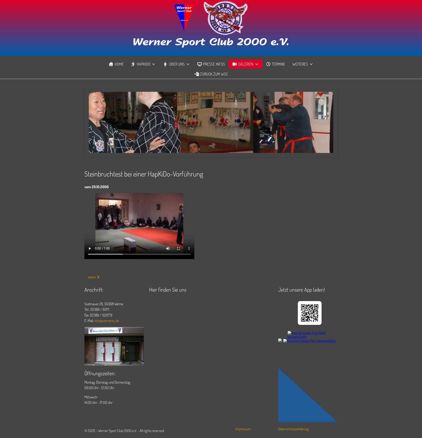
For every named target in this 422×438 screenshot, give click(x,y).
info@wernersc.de (106, 320)
